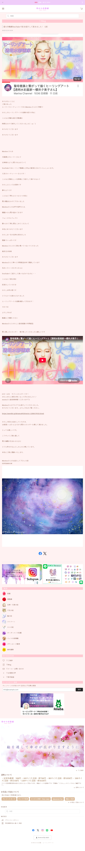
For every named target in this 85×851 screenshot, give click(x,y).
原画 (8, 594)
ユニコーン (11, 622)
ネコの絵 (10, 627)
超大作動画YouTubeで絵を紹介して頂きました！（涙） (26, 27)
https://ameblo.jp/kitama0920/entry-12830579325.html (23, 413)
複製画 (9, 599)
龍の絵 (9, 616)
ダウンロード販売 (13, 644)
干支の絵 (10, 610)
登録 (79, 689)
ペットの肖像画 (12, 638)
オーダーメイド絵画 (14, 633)
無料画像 (10, 650)
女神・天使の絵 (12, 605)
